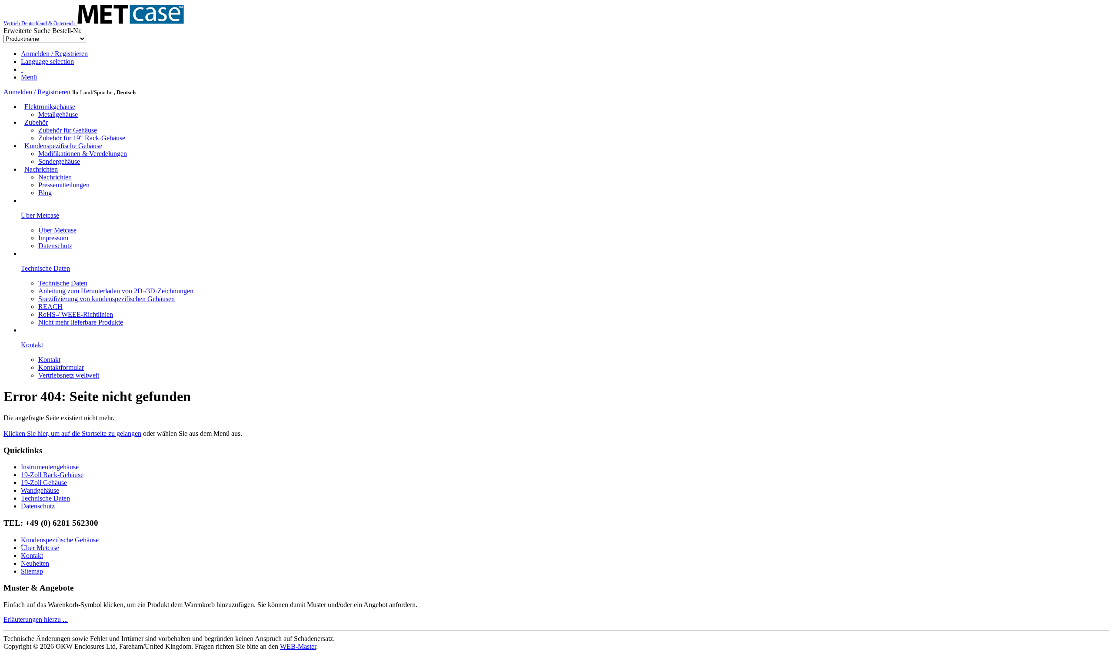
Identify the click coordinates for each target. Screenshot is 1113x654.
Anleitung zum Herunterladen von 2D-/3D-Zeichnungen (115, 291)
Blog (45, 192)
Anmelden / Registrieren (36, 92)
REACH (50, 306)
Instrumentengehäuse (50, 467)
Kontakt (49, 359)
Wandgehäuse (40, 490)
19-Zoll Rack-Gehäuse (52, 474)
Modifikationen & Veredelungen (82, 153)
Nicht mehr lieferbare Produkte (80, 322)
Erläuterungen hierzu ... (35, 619)
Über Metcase (57, 230)
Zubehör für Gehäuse (67, 130)
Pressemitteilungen (64, 185)
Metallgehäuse (58, 114)
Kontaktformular (61, 367)
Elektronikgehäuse (49, 106)
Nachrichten (41, 169)
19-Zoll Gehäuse (44, 482)
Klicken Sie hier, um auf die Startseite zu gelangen (72, 433)
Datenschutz (55, 245)
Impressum (53, 238)
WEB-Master (298, 646)
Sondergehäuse (59, 161)
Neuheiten (35, 563)
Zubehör (36, 122)
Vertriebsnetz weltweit (68, 375)
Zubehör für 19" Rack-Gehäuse (81, 138)
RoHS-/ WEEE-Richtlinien (75, 314)
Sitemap (32, 571)
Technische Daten (62, 283)
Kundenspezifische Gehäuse (63, 145)
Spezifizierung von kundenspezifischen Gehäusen (106, 298)
